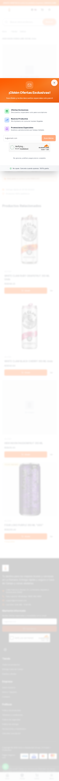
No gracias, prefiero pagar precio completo (29, 158)
